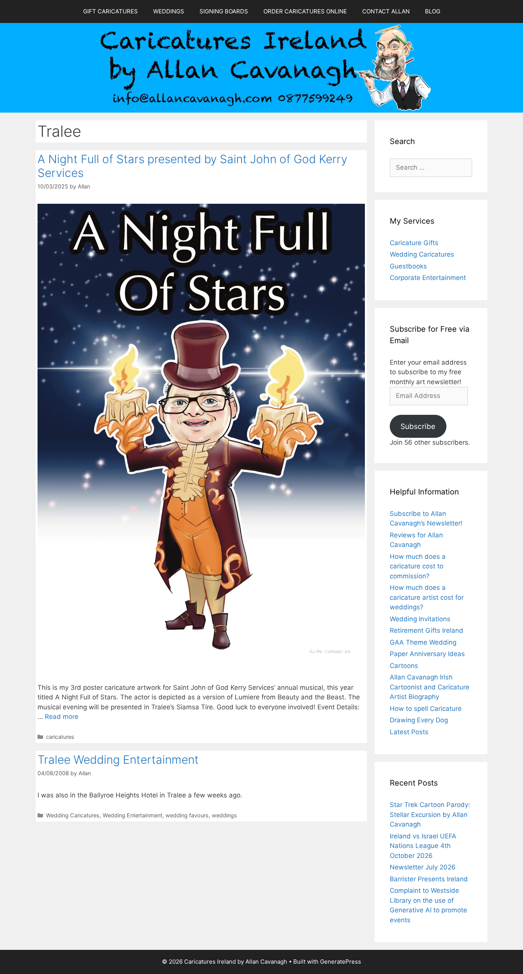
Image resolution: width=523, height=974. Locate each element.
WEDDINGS (168, 11)
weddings (224, 815)
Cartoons (404, 666)
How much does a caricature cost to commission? (418, 566)
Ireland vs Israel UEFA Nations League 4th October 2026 (423, 845)
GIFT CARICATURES (110, 11)
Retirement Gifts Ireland (426, 630)
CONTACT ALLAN (386, 11)
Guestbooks (408, 266)
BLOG (432, 11)
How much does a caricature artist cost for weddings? (427, 597)
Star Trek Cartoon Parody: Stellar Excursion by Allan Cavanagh (430, 814)
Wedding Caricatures (73, 815)
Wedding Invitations (420, 619)
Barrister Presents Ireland (429, 879)
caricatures (60, 736)
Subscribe (417, 426)
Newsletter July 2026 (423, 867)
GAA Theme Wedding (423, 642)
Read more (61, 716)
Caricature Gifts (414, 243)
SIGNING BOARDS (223, 11)
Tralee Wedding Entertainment (118, 759)
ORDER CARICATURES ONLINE (305, 11)
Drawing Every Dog (419, 720)
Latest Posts (409, 732)
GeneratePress (340, 961)
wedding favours (187, 815)
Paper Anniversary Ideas (427, 654)
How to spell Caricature (426, 708)
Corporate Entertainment (428, 278)
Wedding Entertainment (132, 815)
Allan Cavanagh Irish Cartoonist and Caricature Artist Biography (429, 687)
